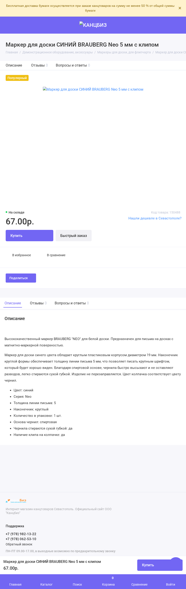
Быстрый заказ (73, 236)
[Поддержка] (177, 25)
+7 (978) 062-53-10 (21, 539)
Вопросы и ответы (73, 65)
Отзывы (39, 65)
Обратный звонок (19, 544)
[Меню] (8, 25)
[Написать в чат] (176, 564)
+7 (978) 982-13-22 (21, 534)
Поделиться (18, 278)
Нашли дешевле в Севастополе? (154, 218)
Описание (14, 65)
